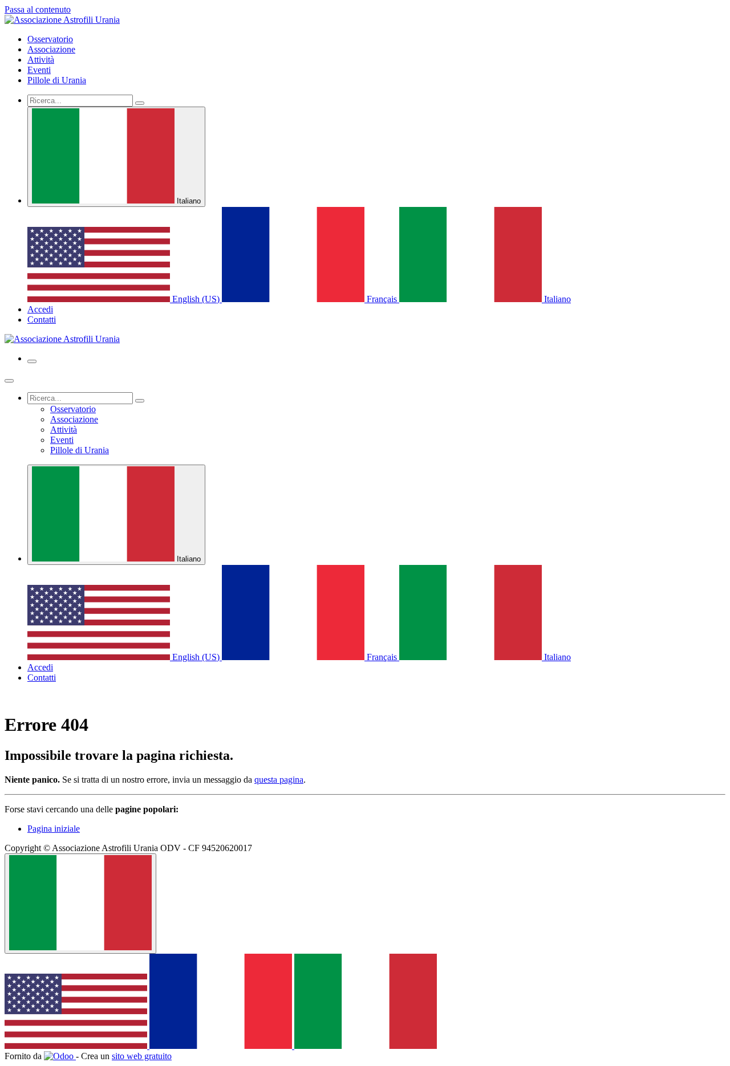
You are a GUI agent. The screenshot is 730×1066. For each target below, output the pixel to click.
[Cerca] (139, 103)
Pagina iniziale (53, 828)
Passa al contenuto (38, 9)
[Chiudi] (9, 381)
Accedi (40, 309)
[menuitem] (50, 39)
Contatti (41, 319)
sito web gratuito (142, 1056)
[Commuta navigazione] (31, 361)
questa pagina (278, 779)
